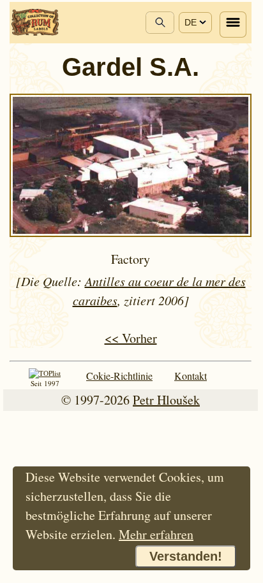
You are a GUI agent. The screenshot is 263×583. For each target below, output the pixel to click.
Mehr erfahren (156, 534)
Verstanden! (185, 556)
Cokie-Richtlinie (119, 375)
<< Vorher (131, 338)
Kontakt (190, 375)
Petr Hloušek (166, 399)
